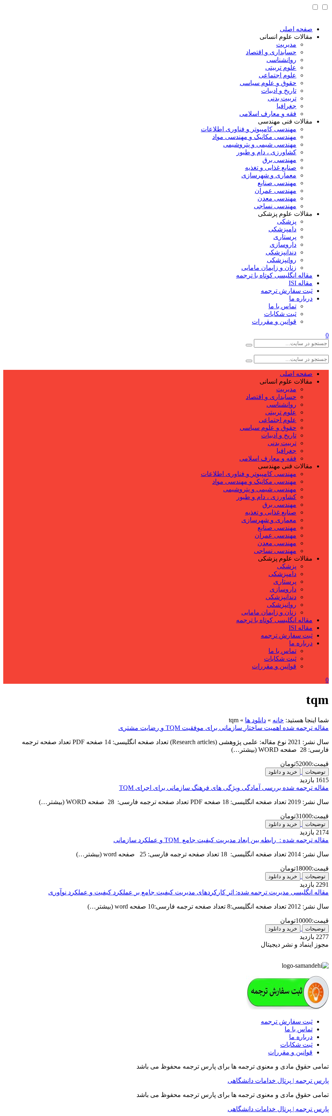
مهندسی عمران (275, 190)
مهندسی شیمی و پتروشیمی (259, 144)
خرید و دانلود (282, 772)
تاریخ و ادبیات (278, 90)
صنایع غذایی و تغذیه (270, 167)
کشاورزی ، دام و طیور (266, 152)
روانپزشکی (281, 259)
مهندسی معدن (277, 198)
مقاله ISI (301, 283)
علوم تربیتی (280, 67)
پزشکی (286, 221)
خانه (278, 720)
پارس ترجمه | (310, 1080)
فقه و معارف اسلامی (267, 113)
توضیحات (315, 772)
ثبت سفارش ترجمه (287, 290)
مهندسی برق (279, 159)
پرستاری (284, 236)
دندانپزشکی (281, 252)
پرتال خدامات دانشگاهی (259, 1080)
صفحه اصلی (296, 29)
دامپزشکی (282, 229)
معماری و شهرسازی (268, 175)
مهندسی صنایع (277, 182)
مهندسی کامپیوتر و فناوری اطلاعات (248, 129)
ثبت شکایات (280, 313)
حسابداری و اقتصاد (271, 52)
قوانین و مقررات (274, 321)
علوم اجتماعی (277, 75)
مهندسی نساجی (275, 206)
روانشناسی (281, 59)
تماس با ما (282, 306)
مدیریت (286, 44)
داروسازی (283, 244)
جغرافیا (286, 105)
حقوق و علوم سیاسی (268, 82)
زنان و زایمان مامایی (268, 267)
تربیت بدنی (282, 98)
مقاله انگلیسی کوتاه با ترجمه (274, 275)
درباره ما (301, 298)
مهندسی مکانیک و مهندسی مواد (254, 136)
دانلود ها (255, 720)
